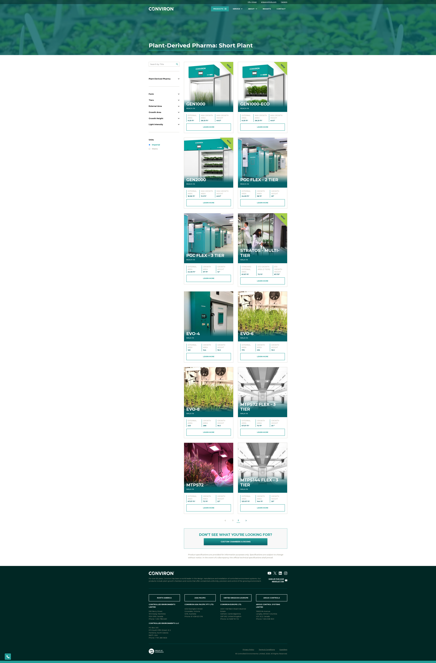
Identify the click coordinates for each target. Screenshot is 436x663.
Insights (267, 9)
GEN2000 (196, 179)
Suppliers (283, 650)
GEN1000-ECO (255, 103)
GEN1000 (195, 103)
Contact (281, 9)
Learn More (208, 127)
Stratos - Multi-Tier (259, 253)
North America (164, 598)
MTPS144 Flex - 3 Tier (259, 482)
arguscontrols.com (268, 2)
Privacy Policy (248, 650)
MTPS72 (195, 484)
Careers (284, 2)
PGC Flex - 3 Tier (205, 255)
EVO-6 (246, 333)
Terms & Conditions (267, 650)
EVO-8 (193, 409)
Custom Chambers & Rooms (236, 542)
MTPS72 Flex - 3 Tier (258, 407)
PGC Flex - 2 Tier (259, 179)
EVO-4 (193, 333)
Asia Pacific (200, 598)
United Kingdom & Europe (236, 598)
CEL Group (252, 2)
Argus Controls (271, 598)
